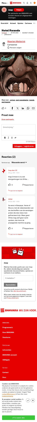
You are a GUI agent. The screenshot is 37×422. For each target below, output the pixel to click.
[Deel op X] (18, 108)
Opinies (20, 23)
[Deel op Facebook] (12, 108)
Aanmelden (11, 285)
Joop (10, 10)
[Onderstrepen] (12, 137)
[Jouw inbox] (27, 3)
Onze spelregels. (8, 119)
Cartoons (28, 23)
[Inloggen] (31, 3)
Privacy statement (12, 298)
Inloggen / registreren (24, 146)
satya (10, 199)
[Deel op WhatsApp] (28, 108)
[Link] (15, 137)
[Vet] (5, 137)
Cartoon (4, 33)
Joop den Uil (12, 170)
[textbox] (18, 129)
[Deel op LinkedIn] (23, 108)
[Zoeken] (24, 3)
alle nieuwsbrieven (19, 291)
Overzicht (4, 23)
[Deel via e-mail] (33, 108)
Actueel (13, 23)
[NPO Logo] (34, 3)
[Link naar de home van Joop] (4, 9)
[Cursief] (8, 137)
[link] (4, 44)
